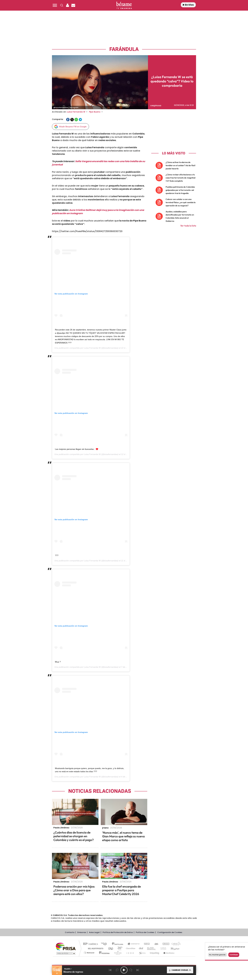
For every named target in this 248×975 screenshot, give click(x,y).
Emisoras (81, 932)
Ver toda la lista (188, 225)
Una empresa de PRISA (65, 946)
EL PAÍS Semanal (152, 948)
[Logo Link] (124, 5)
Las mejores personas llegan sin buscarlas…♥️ (76, 449)
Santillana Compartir (133, 944)
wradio (119, 948)
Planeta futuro (162, 948)
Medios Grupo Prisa (65, 953)
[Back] (110, 970)
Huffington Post (95, 948)
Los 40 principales (105, 944)
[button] (55, 5)
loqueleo (154, 953)
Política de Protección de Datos (118, 932)
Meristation (168, 953)
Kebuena (172, 948)
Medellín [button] (67, 969)
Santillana (118, 944)
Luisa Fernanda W (76, 111)
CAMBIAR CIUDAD (179, 970)
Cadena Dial (141, 948)
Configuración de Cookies (169, 932)
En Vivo (189, 4)
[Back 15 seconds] (117, 970)
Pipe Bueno (94, 111)
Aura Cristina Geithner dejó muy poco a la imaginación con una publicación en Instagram (98, 211)
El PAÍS (91, 944)
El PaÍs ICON (130, 953)
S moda (142, 953)
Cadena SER (146, 944)
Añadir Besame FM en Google (73, 126)
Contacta (69, 932)
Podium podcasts (117, 953)
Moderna (103, 953)
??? (56, 555)
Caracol (175, 944)
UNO (111, 948)
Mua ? (58, 662)
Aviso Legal (94, 932)
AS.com (155, 944)
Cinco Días (130, 948)
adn (164, 944)
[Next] (137, 970)
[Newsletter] (73, 5)
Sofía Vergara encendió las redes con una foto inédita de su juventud (98, 163)
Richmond (89, 953)
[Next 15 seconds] (130, 970)
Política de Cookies (145, 932)
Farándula (124, 49)
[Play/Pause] (124, 970)
